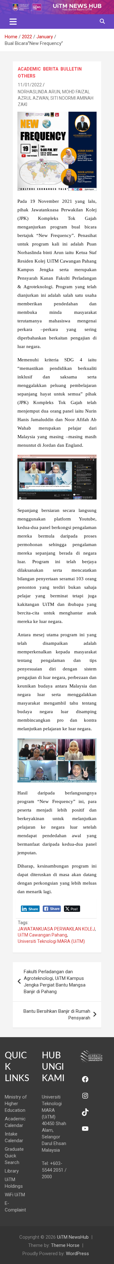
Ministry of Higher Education (16, 1103)
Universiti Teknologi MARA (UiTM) (51, 941)
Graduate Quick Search (14, 1155)
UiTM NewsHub (73, 1237)
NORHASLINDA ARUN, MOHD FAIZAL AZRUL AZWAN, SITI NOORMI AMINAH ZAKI (55, 98)
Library (12, 1171)
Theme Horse (65, 1245)
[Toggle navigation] (13, 21)
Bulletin (71, 69)
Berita (50, 69)
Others (26, 75)
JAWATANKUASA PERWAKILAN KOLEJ (56, 928)
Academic (29, 69)
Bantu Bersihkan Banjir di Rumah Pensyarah (56, 1014)
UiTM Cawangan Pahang (42, 934)
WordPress (77, 1253)
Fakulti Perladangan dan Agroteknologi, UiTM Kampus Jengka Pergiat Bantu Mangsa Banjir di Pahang (55, 981)
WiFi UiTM (15, 1195)
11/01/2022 (30, 84)
